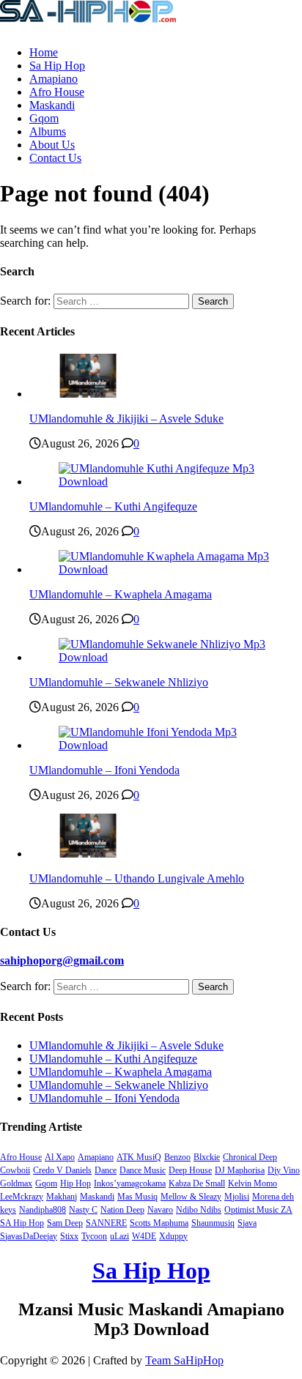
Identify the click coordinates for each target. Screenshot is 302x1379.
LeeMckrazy (21, 1197)
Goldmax (16, 1183)
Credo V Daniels (62, 1170)
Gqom (44, 118)
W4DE (144, 1236)
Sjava (247, 1223)
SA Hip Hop (22, 1223)
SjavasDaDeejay (28, 1236)
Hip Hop (75, 1183)
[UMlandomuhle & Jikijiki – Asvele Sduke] (88, 393)
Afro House (56, 92)
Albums (47, 131)
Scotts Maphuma (159, 1223)
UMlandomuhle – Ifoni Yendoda (104, 770)
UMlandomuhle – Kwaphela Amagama (120, 594)
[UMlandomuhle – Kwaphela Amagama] (166, 569)
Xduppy (173, 1236)
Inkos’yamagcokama (130, 1183)
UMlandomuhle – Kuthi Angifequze (113, 506)
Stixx (69, 1236)
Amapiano (53, 79)
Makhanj (61, 1197)
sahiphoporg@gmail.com (62, 960)
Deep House (190, 1170)
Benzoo (177, 1157)
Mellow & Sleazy (191, 1197)
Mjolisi (236, 1197)
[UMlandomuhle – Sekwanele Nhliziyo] (166, 657)
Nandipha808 (42, 1210)
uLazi (119, 1236)
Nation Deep (122, 1210)
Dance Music (142, 1170)
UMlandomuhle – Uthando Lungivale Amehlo (136, 878)
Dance (106, 1170)
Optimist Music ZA (258, 1210)
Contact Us (55, 158)
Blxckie (207, 1157)
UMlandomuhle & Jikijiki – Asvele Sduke (126, 418)
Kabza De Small (197, 1183)
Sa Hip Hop (57, 65)
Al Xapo (60, 1157)
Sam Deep (65, 1223)
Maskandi (52, 105)
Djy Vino (284, 1170)
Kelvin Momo (252, 1183)
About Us (52, 144)
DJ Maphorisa (240, 1170)
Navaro (160, 1210)
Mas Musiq (137, 1197)
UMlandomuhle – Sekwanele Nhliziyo (118, 682)
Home (43, 52)
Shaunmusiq (213, 1223)
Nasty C (83, 1210)
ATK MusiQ (139, 1157)
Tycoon (94, 1236)
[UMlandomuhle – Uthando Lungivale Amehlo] (88, 853)
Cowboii (15, 1170)
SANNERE (106, 1223)
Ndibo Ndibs (198, 1210)
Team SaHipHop (184, 1360)
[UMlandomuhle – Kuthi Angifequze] (166, 481)
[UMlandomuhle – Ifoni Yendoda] (166, 745)
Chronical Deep (250, 1157)
